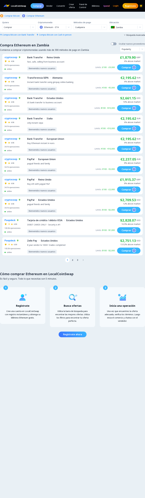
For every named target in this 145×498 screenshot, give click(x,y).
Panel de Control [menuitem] (83, 6)
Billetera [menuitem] (95, 6)
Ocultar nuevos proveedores (132, 43)
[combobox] (75, 27)
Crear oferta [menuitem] (72, 6)
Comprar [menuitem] (37, 6)
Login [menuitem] (116, 5)
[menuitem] (106, 5)
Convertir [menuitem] (60, 6)
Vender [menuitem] (49, 6)
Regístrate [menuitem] (130, 6)
